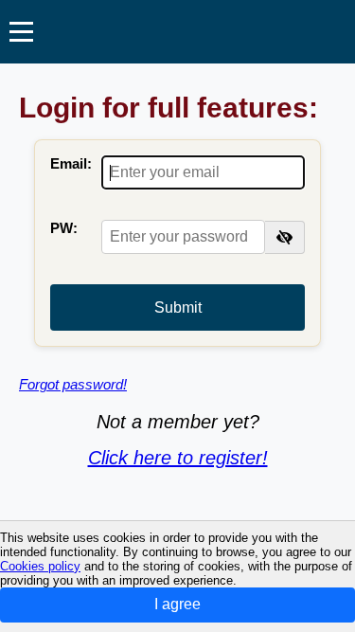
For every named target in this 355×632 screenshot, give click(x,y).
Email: (71, 163)
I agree (177, 604)
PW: (64, 228)
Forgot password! (73, 384)
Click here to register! (178, 457)
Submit (178, 307)
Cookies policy (40, 566)
